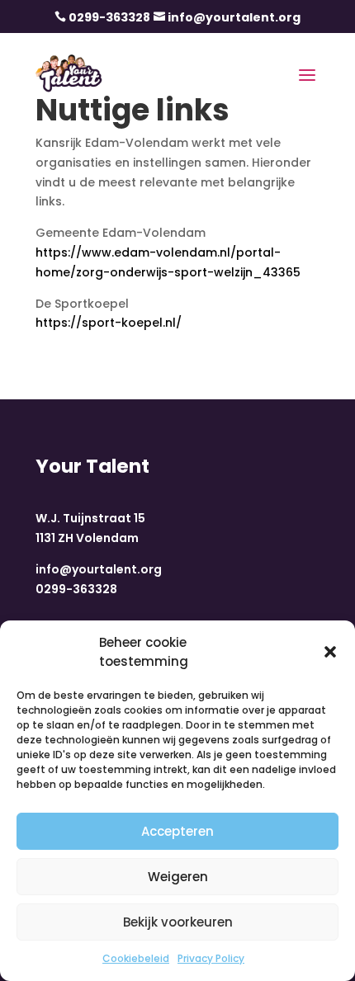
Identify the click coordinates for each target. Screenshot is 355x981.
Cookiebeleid (135, 958)
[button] (330, 652)
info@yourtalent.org (234, 17)
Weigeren (178, 876)
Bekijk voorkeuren (178, 922)
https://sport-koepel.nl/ (109, 322)
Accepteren (177, 831)
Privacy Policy (211, 958)
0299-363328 (109, 17)
